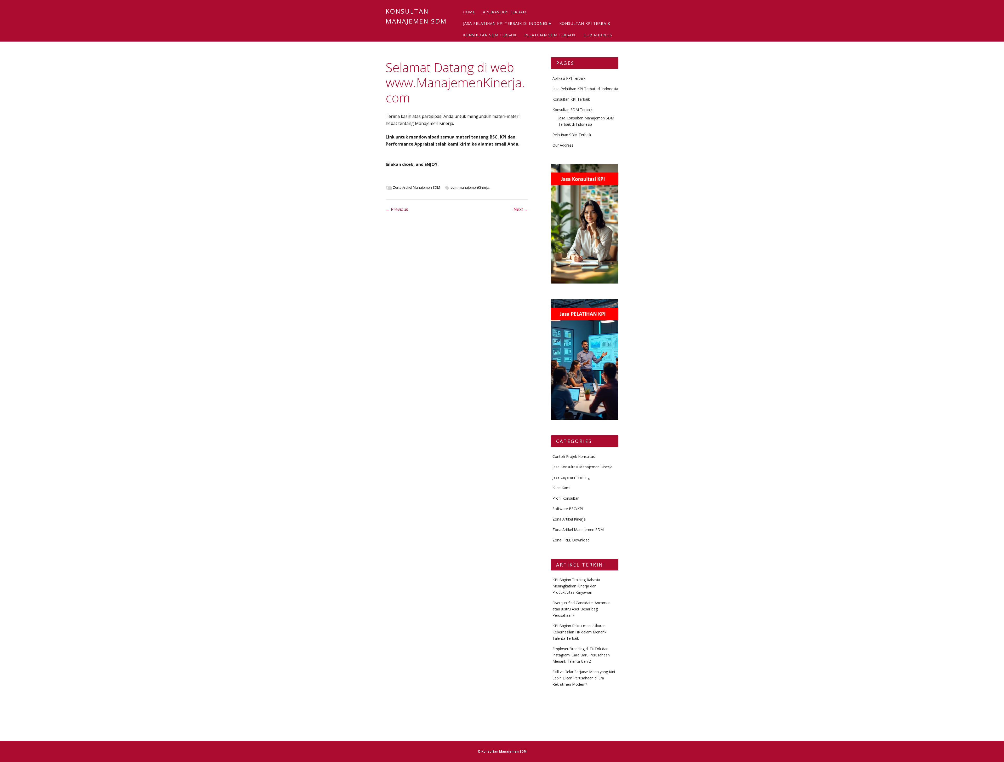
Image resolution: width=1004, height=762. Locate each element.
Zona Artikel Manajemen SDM (416, 187)
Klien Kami (561, 487)
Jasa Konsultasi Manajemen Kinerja (582, 466)
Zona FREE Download (571, 540)
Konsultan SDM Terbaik (490, 34)
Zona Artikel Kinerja (569, 519)
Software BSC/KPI (567, 508)
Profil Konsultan (565, 498)
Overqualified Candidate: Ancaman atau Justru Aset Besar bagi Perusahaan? (581, 609)
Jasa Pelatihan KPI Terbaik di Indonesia (507, 23)
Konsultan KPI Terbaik (584, 23)
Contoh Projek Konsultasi (574, 456)
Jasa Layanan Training (571, 477)
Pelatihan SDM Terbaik (550, 34)
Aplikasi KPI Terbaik (505, 11)
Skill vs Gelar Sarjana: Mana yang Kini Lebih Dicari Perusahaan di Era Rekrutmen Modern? (583, 678)
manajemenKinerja (474, 187)
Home (469, 11)
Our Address (598, 34)
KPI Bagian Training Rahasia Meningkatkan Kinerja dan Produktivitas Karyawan (576, 586)
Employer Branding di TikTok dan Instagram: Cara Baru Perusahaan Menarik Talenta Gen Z (581, 655)
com (454, 187)
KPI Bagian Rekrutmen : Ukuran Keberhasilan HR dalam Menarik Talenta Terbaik (579, 632)
